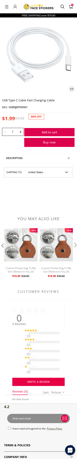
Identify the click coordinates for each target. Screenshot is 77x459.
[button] (6, 6)
